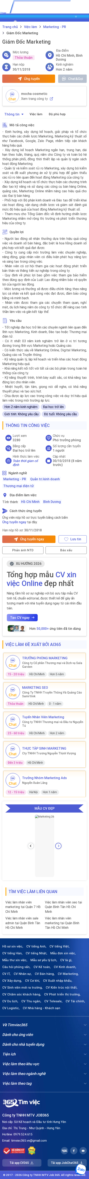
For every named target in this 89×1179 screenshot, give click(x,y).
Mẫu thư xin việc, (14, 960)
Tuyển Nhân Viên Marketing (43, 717)
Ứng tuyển (32, 79)
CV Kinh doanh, (65, 967)
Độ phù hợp (57, 114)
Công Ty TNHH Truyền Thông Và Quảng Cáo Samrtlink (52, 694)
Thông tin (11, 114)
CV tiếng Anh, (36, 946)
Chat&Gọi (75, 79)
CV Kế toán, (42, 967)
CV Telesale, (53, 1001)
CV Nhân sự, (23, 974)
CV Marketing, (68, 974)
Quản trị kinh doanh (45, 479)
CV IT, (6, 974)
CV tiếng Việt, (59, 946)
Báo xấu (66, 550)
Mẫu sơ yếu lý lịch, (43, 960)
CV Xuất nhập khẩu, (57, 981)
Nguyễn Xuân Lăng (34, 783)
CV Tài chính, (75, 1001)
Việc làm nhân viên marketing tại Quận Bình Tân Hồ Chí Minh (62, 923)
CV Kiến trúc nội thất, (61, 987)
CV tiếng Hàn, (12, 953)
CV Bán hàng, (45, 974)
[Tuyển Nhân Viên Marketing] (13, 721)
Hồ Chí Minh (30, 502)
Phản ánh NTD (23, 550)
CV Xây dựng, (12, 981)
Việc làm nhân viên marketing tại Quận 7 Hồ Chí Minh (23, 907)
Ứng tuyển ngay (14, 522)
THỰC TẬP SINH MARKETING (44, 748)
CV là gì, (66, 960)
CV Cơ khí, (32, 981)
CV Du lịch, (10, 1001)
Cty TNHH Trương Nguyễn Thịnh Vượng (49, 753)
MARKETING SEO (35, 687)
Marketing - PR (14, 479)
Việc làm (36, 114)
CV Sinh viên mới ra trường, (22, 987)
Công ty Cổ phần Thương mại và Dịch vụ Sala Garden (52, 665)
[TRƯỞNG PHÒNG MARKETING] (13, 662)
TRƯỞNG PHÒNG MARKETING (44, 658)
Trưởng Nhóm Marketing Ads (44, 778)
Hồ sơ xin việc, (12, 946)
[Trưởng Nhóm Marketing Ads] (13, 780)
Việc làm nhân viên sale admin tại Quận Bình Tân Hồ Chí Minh (22, 923)
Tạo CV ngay (20, 617)
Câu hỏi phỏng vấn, (16, 967)
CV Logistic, (11, 1008)
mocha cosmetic (34, 94)
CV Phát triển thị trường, (62, 994)
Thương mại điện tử (18, 486)
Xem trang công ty (34, 99)
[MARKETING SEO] (13, 692)
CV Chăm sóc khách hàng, (21, 994)
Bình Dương (52, 502)
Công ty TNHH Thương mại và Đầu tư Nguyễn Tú (52, 724)
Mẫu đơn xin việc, (63, 953)
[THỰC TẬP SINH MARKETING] (13, 751)
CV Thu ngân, (31, 1001)
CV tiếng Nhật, (36, 953)
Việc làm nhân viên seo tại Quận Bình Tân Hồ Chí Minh (63, 907)
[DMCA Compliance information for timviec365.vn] (31, 1151)
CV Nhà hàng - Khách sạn (41, 1008)
